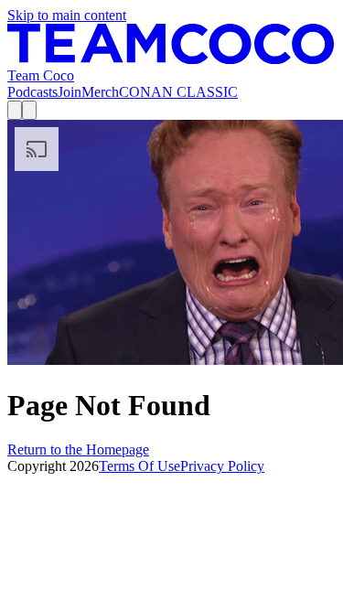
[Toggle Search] (14, 110)
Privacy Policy (222, 466)
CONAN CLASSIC (178, 92)
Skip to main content (66, 15)
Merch (100, 92)
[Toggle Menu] (29, 110)
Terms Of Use (139, 466)
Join (69, 92)
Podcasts (32, 92)
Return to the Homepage (78, 449)
